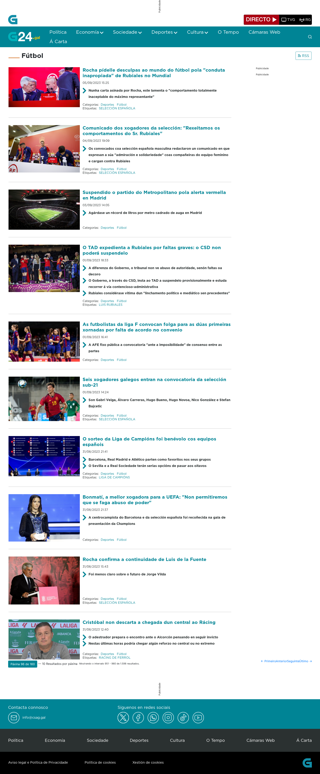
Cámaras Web (260, 740)
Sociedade (97, 740)
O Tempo (215, 740)
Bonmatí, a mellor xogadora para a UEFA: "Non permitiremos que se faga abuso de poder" (155, 500)
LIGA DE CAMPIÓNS (114, 477)
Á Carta (304, 740)
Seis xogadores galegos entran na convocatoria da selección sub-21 (154, 382)
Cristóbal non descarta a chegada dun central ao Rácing (149, 622)
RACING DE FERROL (115, 658)
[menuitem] (57, 32)
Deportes (108, 105)
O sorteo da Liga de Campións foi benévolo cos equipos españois (149, 441)
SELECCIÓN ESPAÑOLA (117, 108)
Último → (305, 661)
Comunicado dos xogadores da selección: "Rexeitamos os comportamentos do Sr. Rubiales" (151, 131)
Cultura (177, 740)
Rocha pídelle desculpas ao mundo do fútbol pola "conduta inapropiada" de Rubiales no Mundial (154, 73)
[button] (22, 664)
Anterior (281, 661)
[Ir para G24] (24, 36)
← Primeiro (268, 661)
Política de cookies (100, 762)
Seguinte (293, 661)
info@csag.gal (34, 718)
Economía (55, 740)
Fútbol (121, 105)
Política (15, 740)
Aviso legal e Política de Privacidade (38, 762)
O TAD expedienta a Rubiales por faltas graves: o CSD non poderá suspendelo (152, 250)
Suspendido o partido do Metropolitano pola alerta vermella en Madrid (154, 195)
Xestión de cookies (148, 762)
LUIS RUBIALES (110, 305)
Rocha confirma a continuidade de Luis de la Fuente (144, 559)
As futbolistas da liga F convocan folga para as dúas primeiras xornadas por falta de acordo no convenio (157, 327)
